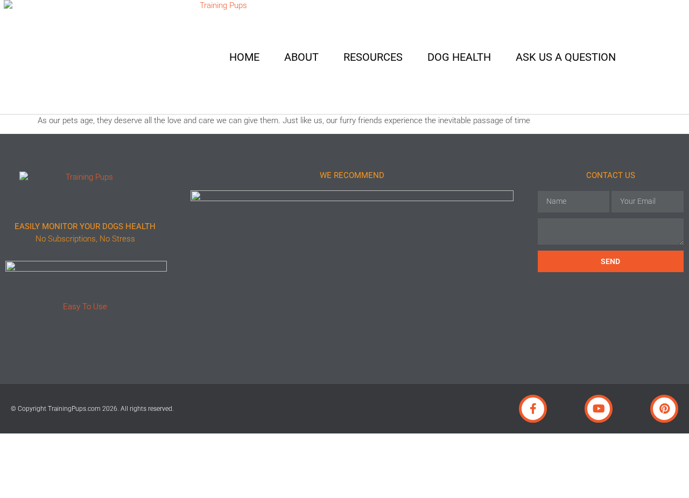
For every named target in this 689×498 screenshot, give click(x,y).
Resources (373, 57)
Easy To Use (85, 306)
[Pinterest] (664, 409)
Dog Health (459, 57)
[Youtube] (599, 409)
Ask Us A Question (566, 57)
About (301, 57)
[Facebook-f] (533, 409)
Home (244, 57)
